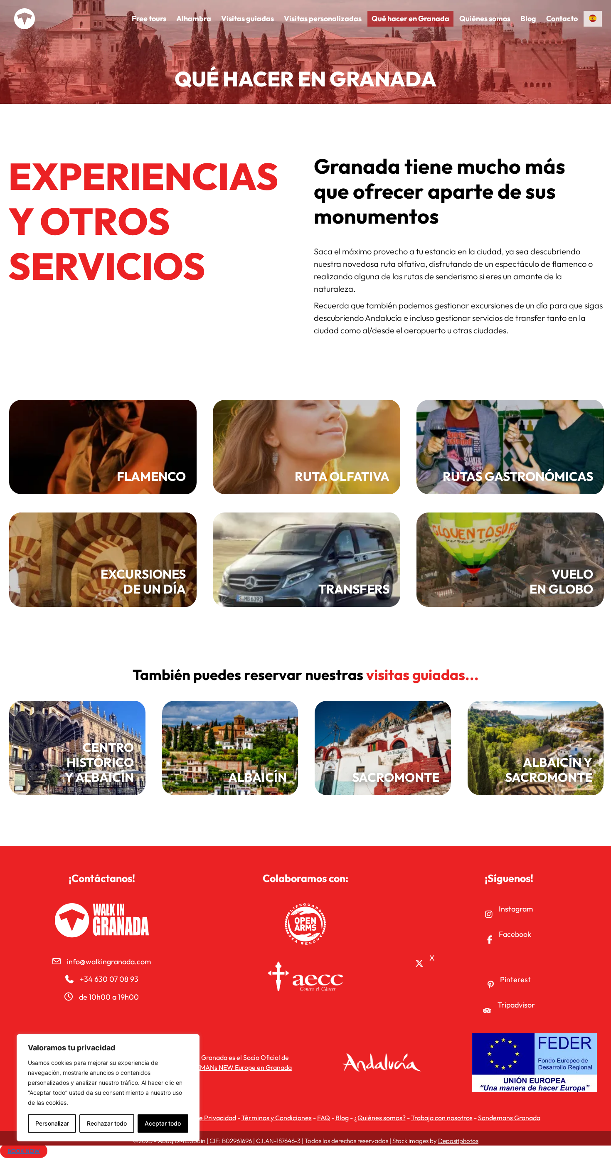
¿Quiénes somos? (380, 1118)
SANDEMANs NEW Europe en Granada (235, 1067)
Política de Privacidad (204, 1118)
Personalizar (52, 1123)
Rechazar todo (107, 1123)
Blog (342, 1118)
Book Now (23, 1151)
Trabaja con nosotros (442, 1118)
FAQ (323, 1118)
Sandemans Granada (509, 1118)
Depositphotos (458, 1141)
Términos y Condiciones (276, 1118)
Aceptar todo (163, 1123)
